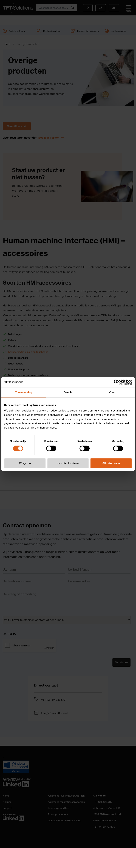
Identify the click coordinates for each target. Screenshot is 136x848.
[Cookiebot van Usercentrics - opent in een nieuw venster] (116, 382)
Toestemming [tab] (23, 392)
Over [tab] (112, 392)
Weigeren (25, 463)
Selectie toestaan (68, 463)
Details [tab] (68, 392)
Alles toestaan (111, 463)
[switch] (51, 448)
